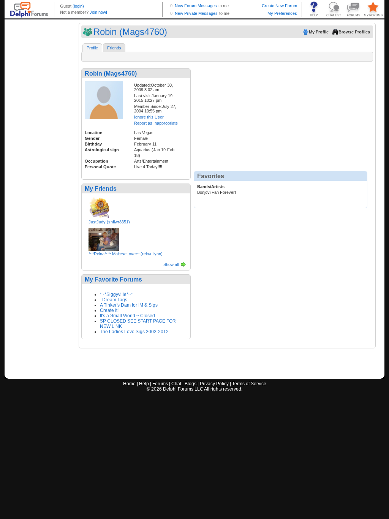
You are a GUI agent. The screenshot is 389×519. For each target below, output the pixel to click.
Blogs (190, 383)
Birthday (93, 144)
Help (144, 383)
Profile (92, 48)
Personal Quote (100, 167)
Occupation (96, 161)
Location (94, 132)
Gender (92, 138)
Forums (160, 383)
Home (129, 383)
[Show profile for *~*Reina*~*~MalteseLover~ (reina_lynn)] (104, 238)
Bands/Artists (211, 186)
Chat (176, 383)
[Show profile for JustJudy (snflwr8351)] (99, 206)
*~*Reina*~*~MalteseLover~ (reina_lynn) (126, 254)
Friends (114, 48)
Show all (171, 264)
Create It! (109, 310)
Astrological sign (102, 149)
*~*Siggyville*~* (116, 294)
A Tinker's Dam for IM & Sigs (129, 305)
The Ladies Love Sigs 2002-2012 (134, 331)
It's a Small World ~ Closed (127, 315)
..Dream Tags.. (115, 299)
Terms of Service (249, 383)
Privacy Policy (214, 383)
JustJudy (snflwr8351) (109, 222)
